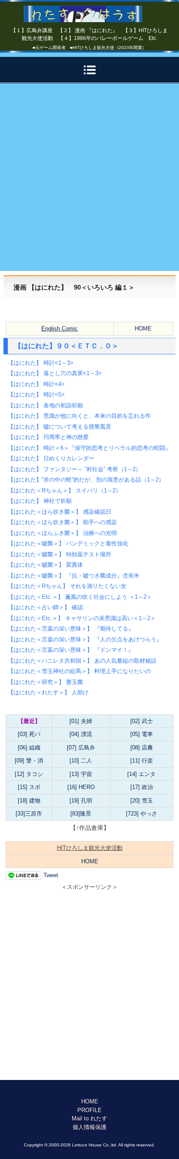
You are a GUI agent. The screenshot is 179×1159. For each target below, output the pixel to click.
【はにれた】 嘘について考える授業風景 (59, 426)
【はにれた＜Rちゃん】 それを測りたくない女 (67, 586)
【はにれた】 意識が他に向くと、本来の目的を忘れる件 (79, 416)
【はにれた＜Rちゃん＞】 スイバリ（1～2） (64, 490)
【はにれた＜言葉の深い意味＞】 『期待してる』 (71, 628)
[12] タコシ (29, 774)
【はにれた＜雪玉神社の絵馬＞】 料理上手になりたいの (79, 671)
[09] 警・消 (29, 760)
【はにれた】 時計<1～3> (40, 363)
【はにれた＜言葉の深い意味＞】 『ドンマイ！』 (71, 650)
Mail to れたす (89, 1118)
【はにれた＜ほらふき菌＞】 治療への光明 (62, 533)
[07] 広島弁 (81, 747)
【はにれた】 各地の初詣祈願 (45, 405)
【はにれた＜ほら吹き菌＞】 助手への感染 (62, 522)
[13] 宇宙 (81, 774)
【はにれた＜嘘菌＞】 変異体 (45, 564)
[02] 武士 (141, 721)
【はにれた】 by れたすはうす (90, 11)
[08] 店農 (141, 747)
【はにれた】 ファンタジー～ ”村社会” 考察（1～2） (74, 469)
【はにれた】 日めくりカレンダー (51, 458)
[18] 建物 (29, 800)
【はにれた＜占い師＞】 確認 (45, 607)
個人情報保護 (89, 1127)
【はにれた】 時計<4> (36, 384)
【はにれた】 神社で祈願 (40, 501)
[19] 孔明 (81, 800)
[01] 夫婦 (81, 721)
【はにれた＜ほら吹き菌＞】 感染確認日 (59, 512)
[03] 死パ (29, 734)
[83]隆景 (80, 813)
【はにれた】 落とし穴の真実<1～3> (55, 373)
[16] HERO (81, 787)
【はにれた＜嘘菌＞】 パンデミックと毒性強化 (68, 543)
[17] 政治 (141, 787)
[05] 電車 (141, 734)
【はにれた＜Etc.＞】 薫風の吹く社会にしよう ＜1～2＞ (80, 597)
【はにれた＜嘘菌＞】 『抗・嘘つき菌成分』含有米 (73, 575)
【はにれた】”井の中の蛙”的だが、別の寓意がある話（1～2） (86, 479)
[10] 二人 (81, 760)
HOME (143, 328)
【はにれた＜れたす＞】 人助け (48, 692)
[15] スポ (29, 787)
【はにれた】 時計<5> (36, 394)
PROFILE (89, 1110)
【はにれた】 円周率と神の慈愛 (48, 437)
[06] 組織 (29, 747)
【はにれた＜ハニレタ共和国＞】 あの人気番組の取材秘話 (82, 660)
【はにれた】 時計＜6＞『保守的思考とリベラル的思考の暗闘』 (89, 448)
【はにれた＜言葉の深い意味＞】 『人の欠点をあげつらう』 (85, 639)
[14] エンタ (141, 774)
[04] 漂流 (81, 734)
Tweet (50, 875)
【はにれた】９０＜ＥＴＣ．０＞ (66, 346)
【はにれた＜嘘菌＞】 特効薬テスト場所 (59, 554)
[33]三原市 (29, 813)
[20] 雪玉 (141, 800)
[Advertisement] (89, 177)
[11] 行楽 (141, 760)
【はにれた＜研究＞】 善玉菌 (45, 682)
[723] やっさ (141, 813)
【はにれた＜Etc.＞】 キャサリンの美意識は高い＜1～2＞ (82, 618)
